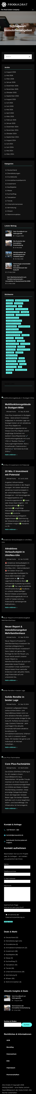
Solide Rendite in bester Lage (14, 698)
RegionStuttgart (11, 358)
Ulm (20, 367)
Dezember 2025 (12, 86)
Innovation (25, 335)
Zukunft (9, 372)
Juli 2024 (9, 144)
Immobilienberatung (22, 315)
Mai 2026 (9, 75)
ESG (20, 306)
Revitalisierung (11, 361)
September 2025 (12, 96)
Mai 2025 (9, 109)
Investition (10, 338)
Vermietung (11, 207)
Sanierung (21, 361)
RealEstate (19, 352)
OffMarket (21, 346)
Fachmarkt (10, 309)
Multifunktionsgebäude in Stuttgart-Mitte (18, 406)
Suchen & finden (10, 1021)
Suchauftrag (11, 194)
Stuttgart (23, 364)
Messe (9, 190)
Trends (9, 201)
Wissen (10, 211)
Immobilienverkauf (12, 329)
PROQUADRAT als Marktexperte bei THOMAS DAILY (19, 254)
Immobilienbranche (12, 318)
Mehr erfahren (10, 455)
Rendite (21, 358)
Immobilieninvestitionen (14, 320)
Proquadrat (10, 352)
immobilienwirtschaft (13, 335)
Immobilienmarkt (24, 326)
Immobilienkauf (11, 326)
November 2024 (12, 130)
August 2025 (11, 99)
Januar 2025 (10, 123)
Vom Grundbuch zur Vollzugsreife (20, 232)
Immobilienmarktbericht (16, 180)
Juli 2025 (9, 103)
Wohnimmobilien (13, 214)
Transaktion (11, 197)
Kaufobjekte (11, 187)
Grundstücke (12, 177)
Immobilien (10, 315)
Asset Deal (10, 300)
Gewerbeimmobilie (21, 309)
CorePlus (9, 303)
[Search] (29, 56)
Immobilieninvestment (13, 323)
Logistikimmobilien (12, 344)
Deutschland (12, 170)
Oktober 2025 (11, 92)
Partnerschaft (11, 349)
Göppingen (25, 312)
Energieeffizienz (11, 306)
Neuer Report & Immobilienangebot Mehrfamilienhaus (16, 629)
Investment (11, 184)
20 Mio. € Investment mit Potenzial (16, 473)
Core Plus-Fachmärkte (17, 764)
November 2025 (12, 89)
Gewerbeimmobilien (13, 312)
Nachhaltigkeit (11, 346)
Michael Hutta (25, 344)
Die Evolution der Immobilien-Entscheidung (19, 243)
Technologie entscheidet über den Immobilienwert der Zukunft (21, 267)
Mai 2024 (9, 150)
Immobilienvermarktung (14, 332)
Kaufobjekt (21, 341)
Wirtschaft (10, 370)
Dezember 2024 (12, 127)
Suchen (26, 1025)
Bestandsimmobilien (22, 300)
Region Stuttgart (12, 355)
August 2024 (11, 140)
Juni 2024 (10, 147)
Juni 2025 (9, 106)
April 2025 (10, 113)
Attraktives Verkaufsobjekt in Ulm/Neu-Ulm (15, 551)
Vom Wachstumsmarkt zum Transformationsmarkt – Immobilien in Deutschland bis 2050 (17, 279)
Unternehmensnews (15, 204)
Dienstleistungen (13, 173)
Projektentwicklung (23, 349)
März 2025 (10, 116)
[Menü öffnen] (32, 9)
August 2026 (11, 72)
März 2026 (10, 79)
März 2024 (10, 154)
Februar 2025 (11, 120)
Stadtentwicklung (12, 364)
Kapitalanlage (11, 341)
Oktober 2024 (11, 133)
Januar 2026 (10, 82)
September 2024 (12, 137)
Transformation (11, 367)
